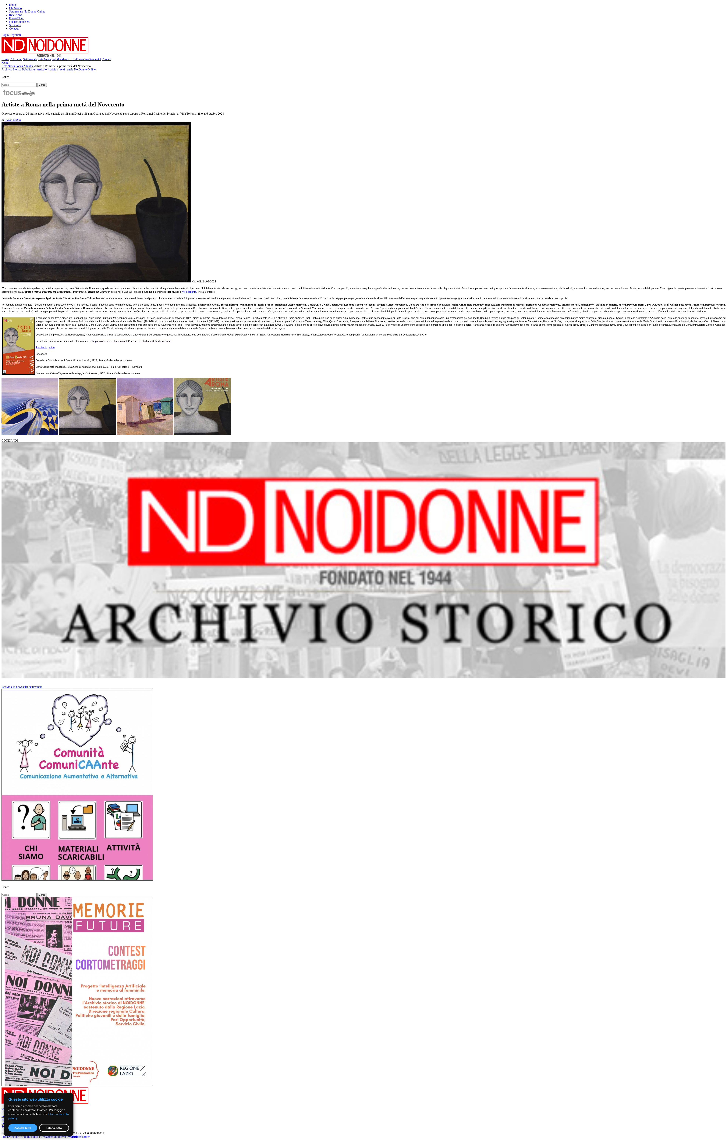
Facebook (41, 347)
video (52, 347)
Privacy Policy (10, 1136)
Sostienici (15, 25)
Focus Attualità (25, 66)
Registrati (15, 35)
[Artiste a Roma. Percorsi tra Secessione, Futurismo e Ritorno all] (202, 433)
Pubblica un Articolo (35, 69)
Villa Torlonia (189, 291)
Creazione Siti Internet (65, 1136)
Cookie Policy (29, 1136)
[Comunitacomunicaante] (77, 879)
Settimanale (30, 59)
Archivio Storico (12, 69)
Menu (5, 62)
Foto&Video (16, 18)
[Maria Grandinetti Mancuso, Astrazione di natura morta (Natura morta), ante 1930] (88, 433)
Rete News (15, 14)
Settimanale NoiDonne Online (27, 11)
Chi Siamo (15, 8)
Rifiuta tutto (54, 1127)
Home (12, 4)
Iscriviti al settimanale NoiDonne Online (72, 69)
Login (5, 35)
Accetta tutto (22, 1127)
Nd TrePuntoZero (19, 21)
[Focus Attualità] (19, 95)
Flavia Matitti (13, 120)
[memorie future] (77, 1085)
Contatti (14, 28)
